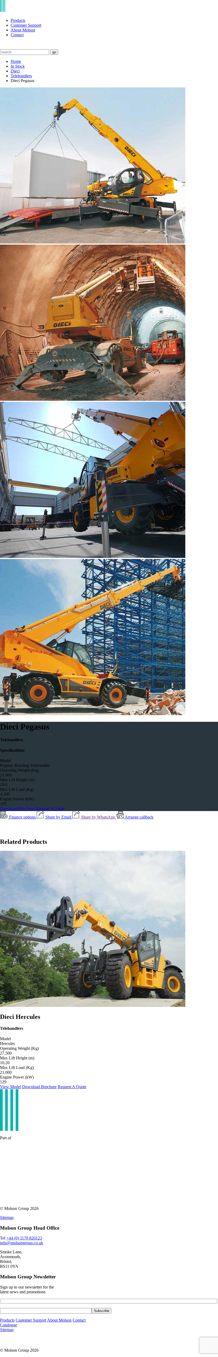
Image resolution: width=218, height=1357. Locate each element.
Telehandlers (21, 76)
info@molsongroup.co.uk (21, 1243)
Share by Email (58, 817)
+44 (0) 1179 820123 (24, 1238)
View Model (10, 1086)
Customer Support (26, 25)
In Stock (18, 66)
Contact (17, 35)
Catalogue (8, 1325)
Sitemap (7, 1217)
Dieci (15, 71)
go (54, 52)
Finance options (23, 817)
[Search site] (3, 46)
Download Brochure (18, 808)
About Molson (23, 30)
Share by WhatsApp (98, 817)
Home (16, 61)
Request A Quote (50, 808)
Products (18, 20)
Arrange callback (139, 817)
